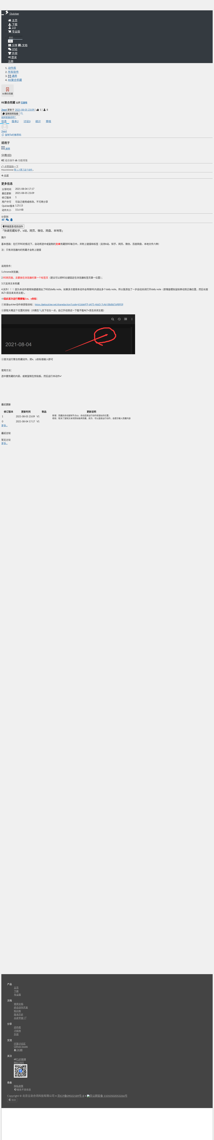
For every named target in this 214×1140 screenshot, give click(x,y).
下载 (14, 24)
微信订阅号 (19, 1063)
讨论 (27, 121)
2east (4, 110)
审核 (48, 121)
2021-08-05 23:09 (25, 110)
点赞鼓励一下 (11, 167)
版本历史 (18, 1015)
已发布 (24, 103)
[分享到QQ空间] (11, 220)
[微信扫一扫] (8, 220)
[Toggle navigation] (2, 14)
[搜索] (10, 41)
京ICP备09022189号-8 (70, 1096)
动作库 (12, 68)
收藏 (6, 176)
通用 (7, 149)
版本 (15, 121)
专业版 (15, 31)
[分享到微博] (3, 220)
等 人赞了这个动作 (23, 170)
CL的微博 (21, 1059)
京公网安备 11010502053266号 (108, 1096)
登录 (14, 57)
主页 (14, 20)
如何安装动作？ (9, 117)
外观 (16, 1034)
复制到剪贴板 (11, 113)
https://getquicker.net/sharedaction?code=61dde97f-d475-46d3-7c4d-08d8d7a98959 (79, 305)
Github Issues (21, 1047)
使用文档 (18, 1004)
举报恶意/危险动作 (14, 226)
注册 (10, 61)
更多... (4, 425)
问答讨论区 (20, 1044)
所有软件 (13, 72)
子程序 (17, 1031)
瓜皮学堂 (19, 1018)
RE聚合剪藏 (15, 80)
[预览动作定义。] (21, 113)
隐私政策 (18, 1086)
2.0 (13, 27)
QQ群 (19, 1050)
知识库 (17, 1011)
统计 (38, 121)
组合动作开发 (21, 1008)
